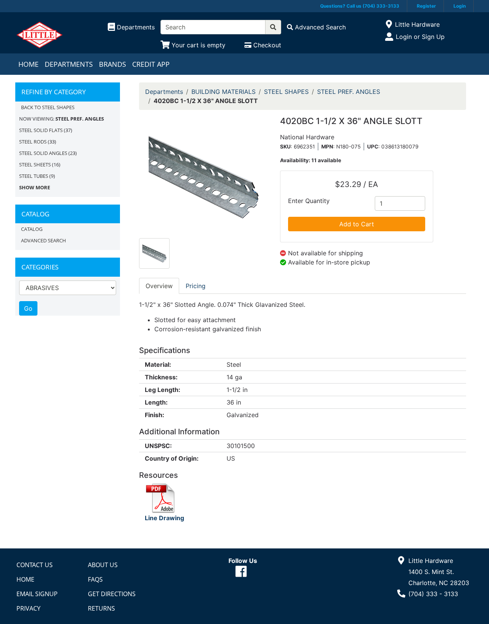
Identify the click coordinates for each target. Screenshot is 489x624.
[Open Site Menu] (389, 24)
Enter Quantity (309, 201)
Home (28, 64)
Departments (69, 64)
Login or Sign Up (420, 36)
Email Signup (37, 594)
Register (426, 6)
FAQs (95, 579)
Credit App (151, 64)
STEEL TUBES (33, 176)
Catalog (31, 229)
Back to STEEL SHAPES (47, 107)
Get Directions (112, 594)
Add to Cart (356, 224)
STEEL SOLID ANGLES (43, 153)
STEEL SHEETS (35, 164)
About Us (103, 565)
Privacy (28, 608)
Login (459, 6)
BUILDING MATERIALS (223, 91)
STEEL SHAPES (286, 91)
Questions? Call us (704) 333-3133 (359, 6)
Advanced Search (43, 240)
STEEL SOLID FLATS (41, 130)
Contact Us (34, 565)
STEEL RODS (33, 141)
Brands (112, 64)
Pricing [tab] (196, 286)
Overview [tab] (159, 286)
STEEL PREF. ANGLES (348, 91)
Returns (101, 608)
